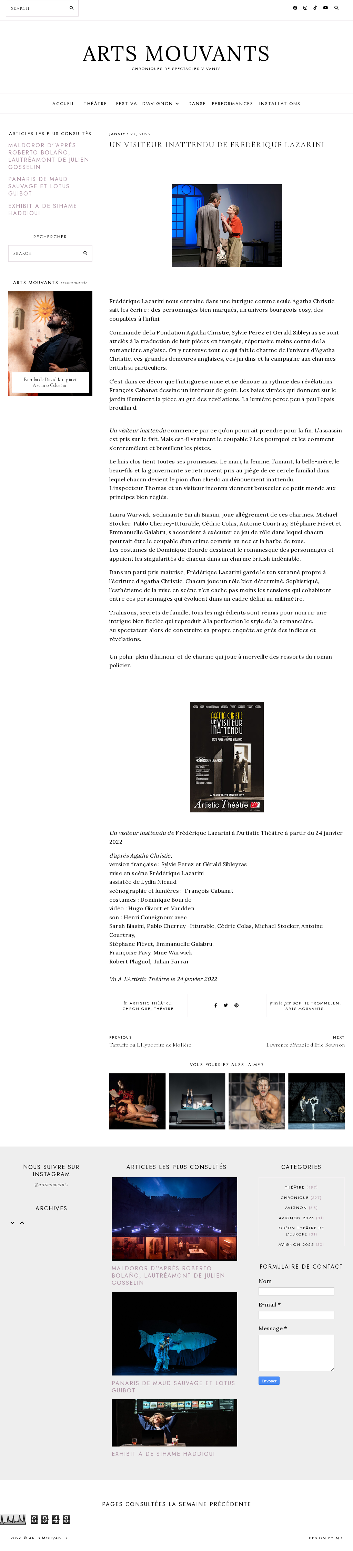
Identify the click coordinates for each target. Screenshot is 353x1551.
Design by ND (326, 1538)
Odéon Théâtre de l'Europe (301, 1231)
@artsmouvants (51, 1184)
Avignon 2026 (301, 1218)
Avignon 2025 (301, 1244)
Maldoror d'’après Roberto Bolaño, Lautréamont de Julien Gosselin (48, 156)
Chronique (137, 1008)
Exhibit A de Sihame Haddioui (42, 209)
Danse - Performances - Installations (245, 103)
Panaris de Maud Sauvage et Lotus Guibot (39, 186)
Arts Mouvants (177, 53)
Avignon (300, 1207)
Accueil (63, 103)
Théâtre (95, 103)
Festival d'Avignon (144, 103)
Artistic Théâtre (150, 1003)
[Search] (71, 8)
